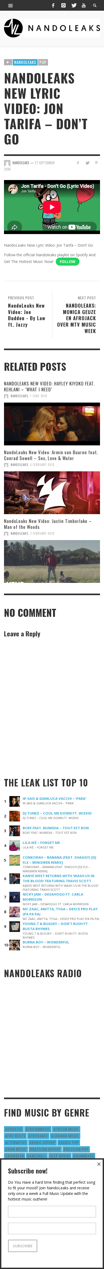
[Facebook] (53, 5)
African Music (66, 1129)
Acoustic (13, 1129)
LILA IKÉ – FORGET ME (41, 842)
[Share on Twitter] (87, 163)
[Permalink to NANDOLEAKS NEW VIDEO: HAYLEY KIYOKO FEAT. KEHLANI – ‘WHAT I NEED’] (52, 424)
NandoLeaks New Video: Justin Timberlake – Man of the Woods (48, 524)
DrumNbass (83, 1156)
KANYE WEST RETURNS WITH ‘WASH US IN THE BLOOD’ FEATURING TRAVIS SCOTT (58, 878)
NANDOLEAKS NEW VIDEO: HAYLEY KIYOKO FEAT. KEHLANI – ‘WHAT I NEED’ (49, 386)
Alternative (15, 1142)
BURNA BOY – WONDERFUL (46, 942)
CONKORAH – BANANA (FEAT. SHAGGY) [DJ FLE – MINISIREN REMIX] (59, 860)
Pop (43, 62)
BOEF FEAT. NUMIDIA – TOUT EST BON (56, 827)
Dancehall (36, 1156)
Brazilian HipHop (45, 1149)
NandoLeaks (19, 396)
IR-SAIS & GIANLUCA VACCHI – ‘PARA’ (54, 798)
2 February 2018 (42, 533)
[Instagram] (63, 5)
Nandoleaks (25, 62)
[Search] (10, 5)
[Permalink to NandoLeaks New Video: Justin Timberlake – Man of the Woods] (52, 561)
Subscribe (23, 1245)
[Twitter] (74, 5)
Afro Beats (15, 1135)
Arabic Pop (69, 1142)
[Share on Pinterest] (96, 163)
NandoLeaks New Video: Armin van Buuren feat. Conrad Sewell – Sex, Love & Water (51, 455)
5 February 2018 (42, 465)
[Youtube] (84, 5)
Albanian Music (65, 1135)
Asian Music (16, 1149)
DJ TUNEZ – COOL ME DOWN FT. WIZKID (57, 813)
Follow (67, 261)
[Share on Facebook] (78, 163)
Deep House (60, 1156)
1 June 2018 (38, 396)
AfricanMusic (38, 1129)
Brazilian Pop (76, 1149)
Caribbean (14, 1156)
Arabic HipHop (42, 1142)
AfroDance (38, 1135)
